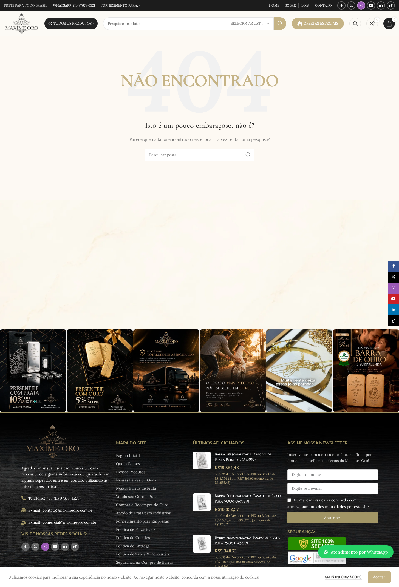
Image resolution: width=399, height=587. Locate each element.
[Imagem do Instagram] (33, 370)
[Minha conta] (355, 23)
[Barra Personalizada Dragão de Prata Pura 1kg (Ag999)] (202, 468)
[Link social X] (351, 5)
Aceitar (379, 577)
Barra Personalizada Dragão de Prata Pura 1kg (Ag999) (243, 457)
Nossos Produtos (130, 471)
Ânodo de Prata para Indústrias (143, 513)
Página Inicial (128, 455)
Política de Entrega (133, 545)
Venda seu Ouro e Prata (137, 496)
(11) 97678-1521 (74, 5)
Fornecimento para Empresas (142, 521)
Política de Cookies (133, 537)
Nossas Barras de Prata (136, 488)
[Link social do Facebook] (341, 5)
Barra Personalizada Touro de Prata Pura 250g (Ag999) (247, 540)
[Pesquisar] (280, 23)
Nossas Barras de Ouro (136, 480)
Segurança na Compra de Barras (144, 562)
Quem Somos (128, 463)
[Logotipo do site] (21, 23)
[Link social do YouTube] (371, 5)
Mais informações (343, 577)
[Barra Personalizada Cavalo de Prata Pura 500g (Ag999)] (202, 509)
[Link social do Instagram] (361, 5)
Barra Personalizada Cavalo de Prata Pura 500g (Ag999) (248, 498)
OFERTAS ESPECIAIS (321, 23)
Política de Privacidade (136, 529)
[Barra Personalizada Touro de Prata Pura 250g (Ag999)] (202, 551)
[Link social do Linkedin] (381, 5)
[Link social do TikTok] (391, 5)
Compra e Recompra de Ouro (142, 504)
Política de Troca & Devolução (142, 554)
